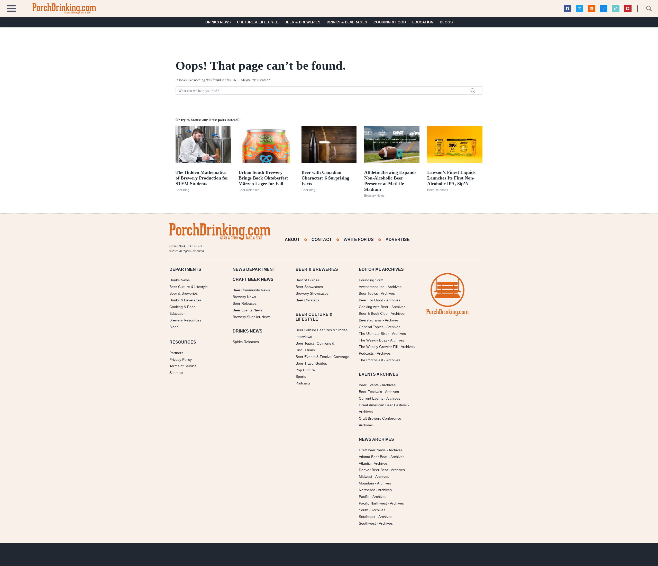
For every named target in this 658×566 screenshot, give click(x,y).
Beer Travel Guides (311, 363)
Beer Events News (247, 310)
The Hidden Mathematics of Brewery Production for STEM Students (202, 178)
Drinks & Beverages (347, 22)
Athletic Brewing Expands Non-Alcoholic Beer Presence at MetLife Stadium (390, 181)
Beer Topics (368, 293)
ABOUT (292, 239)
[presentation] (203, 144)
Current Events (371, 398)
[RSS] (591, 8)
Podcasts (303, 383)
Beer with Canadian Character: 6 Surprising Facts (325, 178)
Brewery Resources (185, 320)
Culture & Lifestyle (257, 22)
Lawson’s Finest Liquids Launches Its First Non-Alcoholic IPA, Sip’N (451, 178)
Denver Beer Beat (373, 470)
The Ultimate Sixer (374, 333)
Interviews (304, 337)
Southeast (367, 517)
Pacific (364, 497)
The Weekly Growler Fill (378, 347)
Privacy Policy (180, 359)
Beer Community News (251, 290)
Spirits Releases (246, 342)
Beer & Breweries (302, 22)
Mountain (366, 483)
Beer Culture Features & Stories (322, 330)
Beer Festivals (370, 392)
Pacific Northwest (373, 503)
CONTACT (322, 239)
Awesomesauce (372, 287)
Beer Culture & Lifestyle (188, 287)
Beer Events (369, 385)
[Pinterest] (628, 8)
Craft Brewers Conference (380, 418)
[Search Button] (646, 8)
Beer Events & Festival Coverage (322, 357)
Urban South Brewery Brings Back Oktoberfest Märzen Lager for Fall (263, 178)
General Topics (371, 327)
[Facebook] (567, 8)
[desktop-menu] (11, 7)
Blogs (446, 22)
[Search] (472, 90)
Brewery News (374, 195)
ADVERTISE (398, 239)
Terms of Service (183, 366)
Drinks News (218, 22)
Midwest (365, 476)
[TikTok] (615, 8)
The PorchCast (371, 360)
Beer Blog (182, 190)
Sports (301, 376)
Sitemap (176, 373)
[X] (579, 8)
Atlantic (365, 463)
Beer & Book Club (373, 313)
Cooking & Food (389, 22)
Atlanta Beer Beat (373, 457)
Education (422, 22)
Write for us (359, 239)
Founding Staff (371, 280)
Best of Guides (307, 280)
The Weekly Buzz (373, 340)
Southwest (367, 523)
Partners (176, 353)
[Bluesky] (603, 8)
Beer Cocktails (307, 300)
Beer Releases (249, 190)
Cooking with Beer (373, 307)
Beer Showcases (309, 287)
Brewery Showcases (312, 293)
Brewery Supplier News (251, 317)
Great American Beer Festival (383, 405)
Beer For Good (371, 300)
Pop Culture (305, 370)
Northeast (367, 490)
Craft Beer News (372, 450)
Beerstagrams (370, 320)
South (363, 510)
